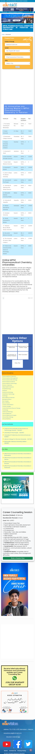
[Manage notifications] (30, 750)
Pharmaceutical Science (8, 381)
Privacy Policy (22, 750)
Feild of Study (9, 41)
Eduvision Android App (13, 737)
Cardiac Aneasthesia (7, 404)
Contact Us (12, 750)
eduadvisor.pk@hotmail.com (13, 733)
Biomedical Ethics (6, 399)
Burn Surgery (5, 401)
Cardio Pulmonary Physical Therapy (11, 408)
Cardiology (5, 410)
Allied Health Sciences (8, 387)
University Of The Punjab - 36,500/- (14, 432)
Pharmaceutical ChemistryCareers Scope (23, 347)
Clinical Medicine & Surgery (9, 415)
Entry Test (17, 363)
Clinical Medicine (6, 413)
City (6, 60)
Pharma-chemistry (7, 385)
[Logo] (17, 722)
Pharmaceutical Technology (9, 383)
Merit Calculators (23, 354)
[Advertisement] (17, 86)
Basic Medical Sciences (8, 397)
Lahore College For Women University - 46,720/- (18, 439)
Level (6, 48)
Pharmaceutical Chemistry (9, 376)
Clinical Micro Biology (7, 417)
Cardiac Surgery (6, 406)
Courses (8, 54)
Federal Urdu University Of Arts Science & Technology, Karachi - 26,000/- (16, 429)
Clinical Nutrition (6, 418)
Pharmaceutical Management (10, 378)
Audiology (4, 395)
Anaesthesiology (6, 388)
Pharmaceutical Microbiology (9, 380)
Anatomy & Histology (7, 392)
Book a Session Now (17, 558)
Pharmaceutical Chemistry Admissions (12, 347)
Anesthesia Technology (8, 394)
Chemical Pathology (7, 411)
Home (3, 34)
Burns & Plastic (6, 403)
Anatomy (4, 390)
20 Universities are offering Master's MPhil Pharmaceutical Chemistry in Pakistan (17, 109)
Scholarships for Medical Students (11, 355)
